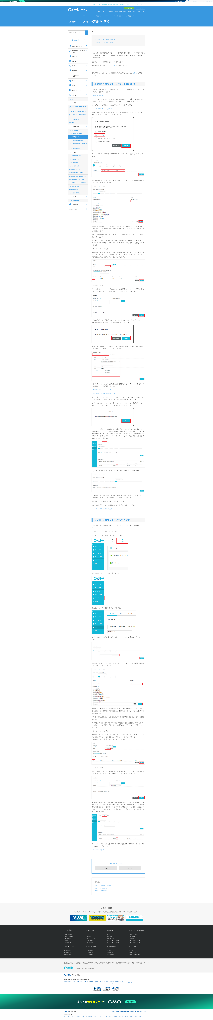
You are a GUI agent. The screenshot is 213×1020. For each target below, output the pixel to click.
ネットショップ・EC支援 (79, 1016)
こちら (113, 66)
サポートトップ (72, 16)
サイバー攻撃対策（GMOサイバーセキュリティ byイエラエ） (84, 983)
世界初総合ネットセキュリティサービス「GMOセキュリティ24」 (76, 981)
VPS (99, 4)
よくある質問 (109, 11)
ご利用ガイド (100, 11)
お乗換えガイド (132, 11)
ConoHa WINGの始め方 (120, 11)
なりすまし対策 (118, 983)
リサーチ (110, 1016)
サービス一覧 (134, 4)
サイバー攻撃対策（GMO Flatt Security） (106, 983)
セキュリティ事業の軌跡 (127, 982)
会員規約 (66, 962)
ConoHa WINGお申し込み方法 (102, 109)
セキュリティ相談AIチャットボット (116, 981)
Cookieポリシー (127, 963)
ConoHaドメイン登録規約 (74, 962)
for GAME (115, 4)
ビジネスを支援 (89, 1016)
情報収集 (115, 1016)
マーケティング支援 (103, 1016)
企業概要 (133, 963)
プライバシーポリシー (118, 963)
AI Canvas (122, 4)
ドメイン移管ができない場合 (103, 886)
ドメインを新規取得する (102, 888)
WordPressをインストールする (102, 390)
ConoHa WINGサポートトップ (85, 16)
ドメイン (107, 16)
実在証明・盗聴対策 (68, 983)
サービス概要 (139, 963)
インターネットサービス (68, 1016)
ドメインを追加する (99, 850)
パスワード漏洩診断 (94, 981)
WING (94, 4)
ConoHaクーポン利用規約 (98, 962)
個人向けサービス (133, 1016)
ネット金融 (121, 1016)
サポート (142, 4)
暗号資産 (126, 1016)
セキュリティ (95, 1016)
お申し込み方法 (98, 95)
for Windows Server (107, 4)
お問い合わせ (141, 11)
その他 (139, 1016)
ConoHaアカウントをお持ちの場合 (105, 42)
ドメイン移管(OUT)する (102, 890)
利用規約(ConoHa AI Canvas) (129, 962)
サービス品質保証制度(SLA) (100, 963)
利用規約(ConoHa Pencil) (141, 962)
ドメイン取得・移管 (116, 16)
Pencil (128, 4)
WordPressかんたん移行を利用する (104, 393)
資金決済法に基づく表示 (88, 963)
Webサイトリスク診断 (104, 981)
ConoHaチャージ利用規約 (86, 962)
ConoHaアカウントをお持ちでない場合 (106, 40)
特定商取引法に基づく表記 (76, 963)
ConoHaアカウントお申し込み (102, 509)
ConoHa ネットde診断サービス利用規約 (113, 962)
